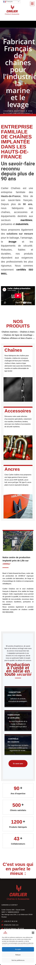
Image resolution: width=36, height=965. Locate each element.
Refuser (18, 955)
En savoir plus (18, 763)
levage (9, 241)
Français (9, 1)
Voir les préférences (18, 960)
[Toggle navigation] (32, 3)
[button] (33, 933)
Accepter (18, 949)
